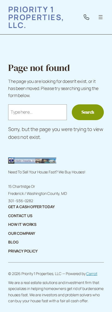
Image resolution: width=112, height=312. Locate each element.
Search (88, 112)
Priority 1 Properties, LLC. (36, 17)
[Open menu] (100, 17)
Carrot (91, 273)
